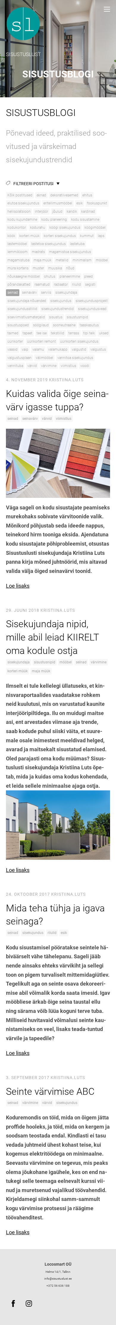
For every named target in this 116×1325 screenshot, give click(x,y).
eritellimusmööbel (57, 203)
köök (11, 236)
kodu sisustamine (85, 219)
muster (38, 268)
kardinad (88, 211)
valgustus (98, 349)
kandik (72, 211)
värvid (32, 366)
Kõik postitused (19, 195)
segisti (90, 284)
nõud (70, 268)
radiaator (61, 284)
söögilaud (41, 325)
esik (79, 203)
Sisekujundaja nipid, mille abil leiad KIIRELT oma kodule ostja (52, 637)
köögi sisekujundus (64, 227)
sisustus (55, 317)
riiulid (76, 284)
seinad (12, 292)
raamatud (42, 284)
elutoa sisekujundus (23, 203)
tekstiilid (57, 333)
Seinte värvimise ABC (50, 1091)
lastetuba (77, 244)
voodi (84, 366)
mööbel (102, 260)
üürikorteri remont (41, 341)
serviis (46, 292)
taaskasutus (89, 325)
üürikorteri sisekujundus (79, 341)
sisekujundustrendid (57, 309)
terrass (73, 333)
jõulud (57, 211)
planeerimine (69, 276)
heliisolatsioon (19, 211)
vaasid (12, 349)
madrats (38, 252)
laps (101, 236)
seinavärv (29, 292)
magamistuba (18, 260)
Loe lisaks (17, 586)
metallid (62, 260)
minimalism (82, 260)
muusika (55, 268)
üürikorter (15, 341)
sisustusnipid (77, 317)
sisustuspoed (18, 325)
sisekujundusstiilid (22, 309)
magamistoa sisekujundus (70, 252)
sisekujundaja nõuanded (26, 301)
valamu (38, 349)
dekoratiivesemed (64, 195)
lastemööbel (17, 244)
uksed (104, 333)
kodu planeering (54, 219)
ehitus (87, 195)
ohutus (49, 276)
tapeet (27, 333)
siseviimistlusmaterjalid (26, 317)
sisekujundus (60, 301)
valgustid (79, 349)
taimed (12, 333)
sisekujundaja (66, 292)
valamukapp (58, 349)
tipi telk (89, 333)
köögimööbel (95, 227)
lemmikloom (17, 252)
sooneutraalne (64, 325)
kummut (87, 236)
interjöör (41, 211)
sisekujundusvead (92, 309)
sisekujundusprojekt (92, 301)
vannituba (15, 366)
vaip (25, 349)
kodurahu (37, 227)
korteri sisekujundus (60, 236)
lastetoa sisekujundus (48, 244)
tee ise (42, 333)
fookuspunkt (97, 203)
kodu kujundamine (22, 219)
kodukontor (16, 227)
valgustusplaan (19, 358)
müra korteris (18, 268)
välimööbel (44, 358)
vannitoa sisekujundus (75, 358)
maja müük (42, 260)
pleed (88, 276)
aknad (41, 195)
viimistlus (68, 366)
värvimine (49, 366)
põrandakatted (18, 284)
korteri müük (29, 236)
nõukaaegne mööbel (23, 276)
